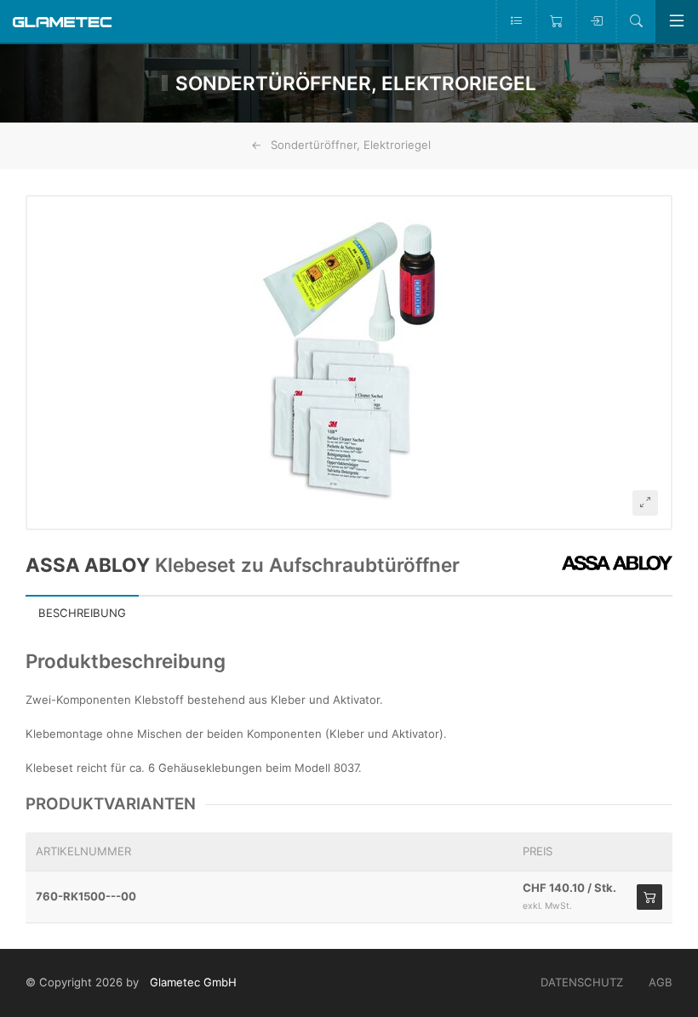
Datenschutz (582, 982)
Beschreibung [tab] (82, 613)
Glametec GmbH (193, 982)
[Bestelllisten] (515, 21)
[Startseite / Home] (62, 21)
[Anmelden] (595, 21)
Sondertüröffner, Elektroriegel (351, 144)
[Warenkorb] (555, 21)
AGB (660, 982)
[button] (349, 362)
